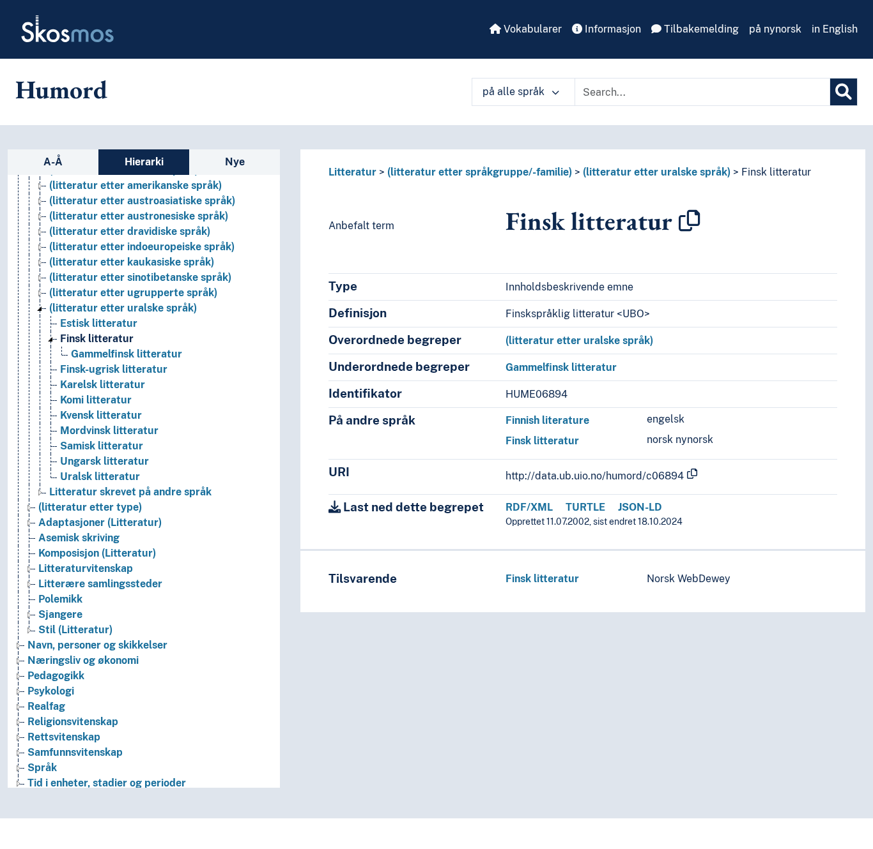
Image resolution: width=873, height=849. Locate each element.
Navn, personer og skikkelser (97, 645)
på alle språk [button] (515, 92)
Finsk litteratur (97, 339)
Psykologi (50, 691)
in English (835, 29)
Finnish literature (547, 420)
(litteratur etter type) (90, 507)
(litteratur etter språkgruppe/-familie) (479, 172)
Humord (61, 89)
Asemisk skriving (79, 538)
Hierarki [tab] (144, 162)
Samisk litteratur (101, 446)
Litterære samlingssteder (100, 584)
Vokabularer (531, 29)
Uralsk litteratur (100, 476)
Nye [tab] (235, 162)
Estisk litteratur (98, 323)
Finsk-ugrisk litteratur (113, 369)
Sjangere (60, 614)
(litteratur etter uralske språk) (123, 308)
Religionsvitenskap (72, 722)
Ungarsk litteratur (104, 461)
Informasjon (611, 29)
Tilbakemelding (700, 29)
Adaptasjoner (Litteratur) (100, 522)
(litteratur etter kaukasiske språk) (131, 262)
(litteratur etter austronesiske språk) (138, 216)
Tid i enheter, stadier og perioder (106, 783)
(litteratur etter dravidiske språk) (129, 231)
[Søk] (844, 92)
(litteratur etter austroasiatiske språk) (142, 201)
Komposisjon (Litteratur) (97, 553)
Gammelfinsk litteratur (126, 354)
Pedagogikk (55, 676)
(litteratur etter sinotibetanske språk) (140, 277)
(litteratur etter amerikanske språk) (135, 185)
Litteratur (352, 172)
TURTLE (585, 507)
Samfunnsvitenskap (75, 752)
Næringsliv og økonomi (83, 660)
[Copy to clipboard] (690, 220)
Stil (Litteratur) (75, 630)
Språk (42, 768)
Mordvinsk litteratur (109, 430)
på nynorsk (775, 29)
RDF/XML (529, 507)
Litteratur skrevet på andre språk (130, 492)
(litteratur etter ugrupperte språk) (133, 293)
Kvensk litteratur (101, 415)
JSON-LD (640, 507)
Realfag (46, 706)
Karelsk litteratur (102, 385)
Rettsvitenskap (63, 737)
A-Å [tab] (53, 162)
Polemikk (60, 599)
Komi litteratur (96, 400)
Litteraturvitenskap (85, 568)
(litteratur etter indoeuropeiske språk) (142, 247)
